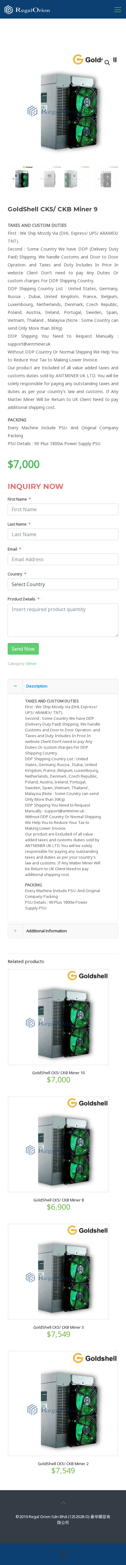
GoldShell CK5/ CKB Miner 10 (58, 1072)
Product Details (21, 599)
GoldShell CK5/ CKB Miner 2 (63, 1463)
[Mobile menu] (118, 9)
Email (12, 549)
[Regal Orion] (27, 9)
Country (15, 574)
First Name (17, 499)
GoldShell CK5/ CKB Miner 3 (58, 1327)
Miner (31, 663)
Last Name (17, 524)
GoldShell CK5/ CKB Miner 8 (58, 1200)
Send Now (23, 648)
